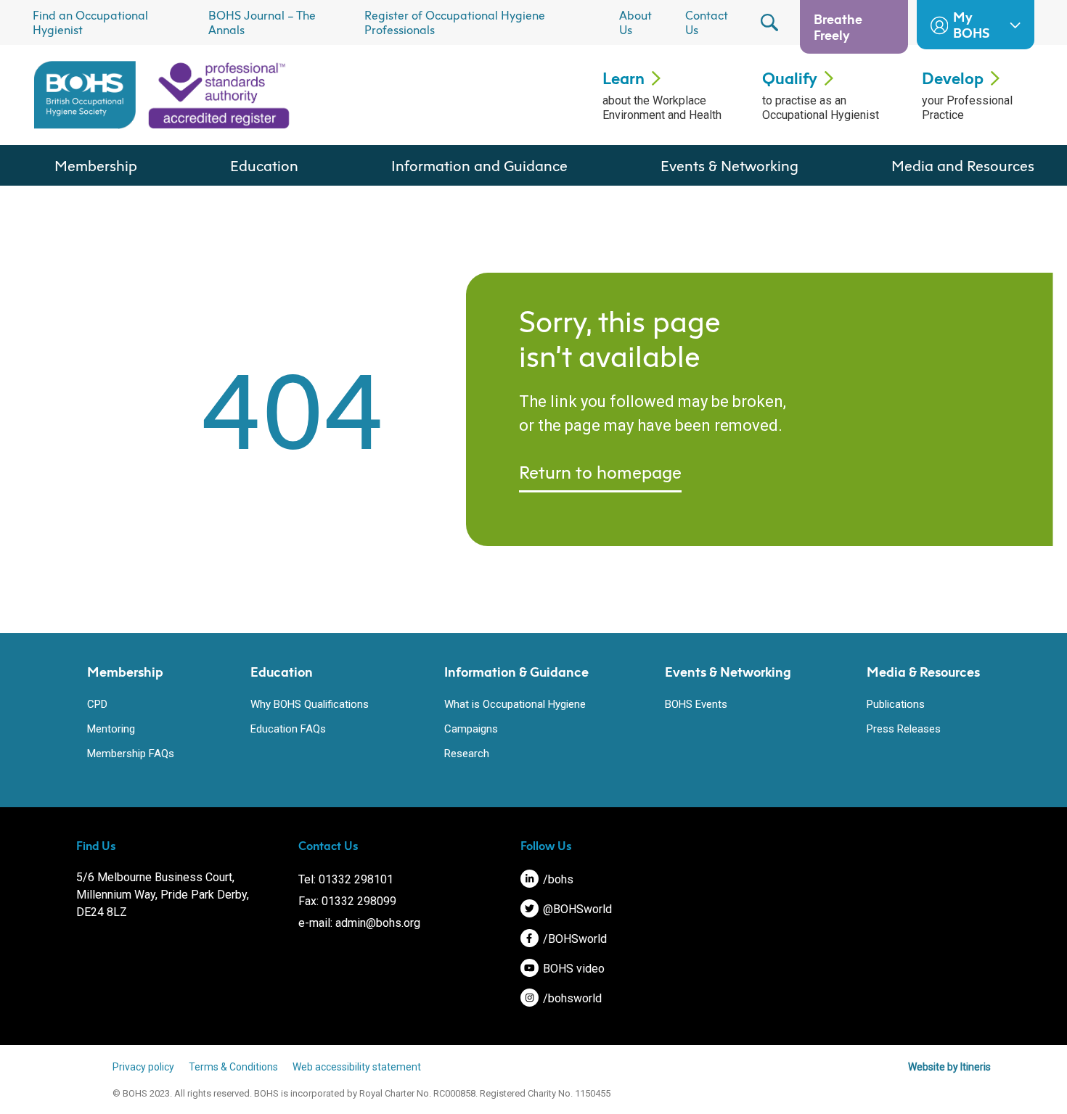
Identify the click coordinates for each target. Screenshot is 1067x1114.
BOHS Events (696, 704)
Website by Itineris (949, 1067)
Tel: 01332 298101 (345, 879)
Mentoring (111, 728)
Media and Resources (962, 165)
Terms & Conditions (233, 1067)
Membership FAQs (130, 753)
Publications (896, 704)
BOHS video (572, 968)
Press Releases (904, 728)
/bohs (556, 879)
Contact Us (706, 22)
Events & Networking (729, 165)
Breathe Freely (838, 27)
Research (466, 753)
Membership (95, 165)
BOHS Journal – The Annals (262, 22)
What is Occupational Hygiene (515, 704)
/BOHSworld (573, 939)
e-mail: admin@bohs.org (359, 923)
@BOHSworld (576, 909)
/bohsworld (571, 998)
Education (264, 165)
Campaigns (471, 728)
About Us (635, 22)
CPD (97, 704)
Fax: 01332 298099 (347, 901)
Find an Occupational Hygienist (90, 22)
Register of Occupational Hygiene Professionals (454, 22)
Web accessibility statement (357, 1067)
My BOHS (971, 25)
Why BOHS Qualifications (309, 704)
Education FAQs (288, 728)
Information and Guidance (479, 165)
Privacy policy (143, 1067)
